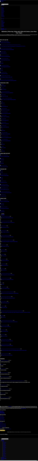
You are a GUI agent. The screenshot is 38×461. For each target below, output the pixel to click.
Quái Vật (3, 144)
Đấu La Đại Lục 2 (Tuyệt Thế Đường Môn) (9, 99)
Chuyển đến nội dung (3, 0)
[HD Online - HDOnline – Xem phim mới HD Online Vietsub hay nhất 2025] (1, 1)
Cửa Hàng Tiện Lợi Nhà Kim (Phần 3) (8, 274)
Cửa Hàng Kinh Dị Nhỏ (4, 386)
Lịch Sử (4, 450)
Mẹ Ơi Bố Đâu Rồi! (5, 331)
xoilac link (4, 435)
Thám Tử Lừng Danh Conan (6, 137)
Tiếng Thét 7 (2, 159)
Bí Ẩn (3, 441)
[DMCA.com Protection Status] (2, 430)
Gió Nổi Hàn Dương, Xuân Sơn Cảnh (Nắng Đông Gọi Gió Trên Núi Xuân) (14, 350)
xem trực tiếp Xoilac (25, 435)
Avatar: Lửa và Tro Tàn (4, 166)
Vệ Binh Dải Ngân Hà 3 (5, 302)
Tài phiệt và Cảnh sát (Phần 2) (5, 42)
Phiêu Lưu (4, 451)
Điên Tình (1, 63)
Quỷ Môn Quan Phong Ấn (4, 208)
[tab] (2, 213)
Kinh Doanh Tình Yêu (5, 246)
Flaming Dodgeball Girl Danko (5, 66)
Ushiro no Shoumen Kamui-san (5, 378)
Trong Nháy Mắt (4, 307)
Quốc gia (2, 18)
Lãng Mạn (4, 449)
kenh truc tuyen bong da (32, 435)
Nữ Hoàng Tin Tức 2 (3, 182)
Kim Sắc (1, 70)
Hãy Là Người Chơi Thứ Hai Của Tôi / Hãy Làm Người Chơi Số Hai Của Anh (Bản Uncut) (15, 382)
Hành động (4, 445)
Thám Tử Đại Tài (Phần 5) (6, 326)
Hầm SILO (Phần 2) (5, 265)
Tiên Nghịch (4, 85)
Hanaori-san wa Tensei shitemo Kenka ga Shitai (8, 80)
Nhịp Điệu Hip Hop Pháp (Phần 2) (7, 345)
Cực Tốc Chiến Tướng (5, 288)
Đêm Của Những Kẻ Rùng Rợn (5, 390)
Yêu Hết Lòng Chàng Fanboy (5, 361)
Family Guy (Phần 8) (5, 260)
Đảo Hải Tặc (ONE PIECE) (6, 140)
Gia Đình (4, 444)
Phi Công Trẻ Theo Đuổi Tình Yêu (5, 192)
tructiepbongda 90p (9, 435)
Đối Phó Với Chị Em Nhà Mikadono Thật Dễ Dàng (10, 293)
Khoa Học (4, 448)
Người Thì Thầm (3, 394)
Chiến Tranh (4, 442)
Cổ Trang (4, 443)
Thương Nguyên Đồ (5, 120)
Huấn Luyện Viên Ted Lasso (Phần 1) (8, 222)
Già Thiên (3, 130)
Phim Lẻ (2, 29)
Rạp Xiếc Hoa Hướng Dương (5, 56)
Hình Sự (4, 446)
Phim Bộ (2, 28)
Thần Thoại (4, 453)
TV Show (4, 455)
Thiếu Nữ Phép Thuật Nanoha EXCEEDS (7, 49)
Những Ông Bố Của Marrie (4, 185)
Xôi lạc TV (14, 435)
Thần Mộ (3, 151)
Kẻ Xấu (3, 284)
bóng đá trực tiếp (19, 435)
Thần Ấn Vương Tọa (5, 123)
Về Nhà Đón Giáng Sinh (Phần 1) (7, 340)
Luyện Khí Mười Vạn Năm (6, 113)
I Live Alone (4, 147)
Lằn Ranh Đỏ (2, 211)
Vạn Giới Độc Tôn (5, 106)
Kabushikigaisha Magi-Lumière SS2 (6, 77)
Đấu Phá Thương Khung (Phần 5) (7, 92)
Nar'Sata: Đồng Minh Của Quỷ (5, 398)
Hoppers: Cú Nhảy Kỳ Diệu (4, 156)
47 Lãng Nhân (4, 255)
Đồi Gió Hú (2, 163)
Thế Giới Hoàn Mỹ (5, 96)
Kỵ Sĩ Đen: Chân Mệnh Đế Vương (7, 217)
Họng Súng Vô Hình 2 (5, 227)
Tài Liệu (4, 452)
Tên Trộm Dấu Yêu (3, 196)
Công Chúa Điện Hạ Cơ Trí (4, 189)
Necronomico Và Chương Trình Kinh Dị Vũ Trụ (9, 321)
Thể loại (2, 5)
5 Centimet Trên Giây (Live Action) (7, 236)
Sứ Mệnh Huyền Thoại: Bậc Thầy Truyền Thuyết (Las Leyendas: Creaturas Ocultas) (16, 312)
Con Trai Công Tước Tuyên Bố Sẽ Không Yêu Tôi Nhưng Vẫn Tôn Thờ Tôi (12, 46)
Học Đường (4, 447)
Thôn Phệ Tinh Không (5, 116)
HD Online (10, 406)
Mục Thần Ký (4, 89)
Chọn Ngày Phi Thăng (3, 73)
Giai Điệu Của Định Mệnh (4, 175)
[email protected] (23, 408)
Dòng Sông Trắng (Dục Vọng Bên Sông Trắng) (9, 241)
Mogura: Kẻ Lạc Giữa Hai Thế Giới (7, 279)
